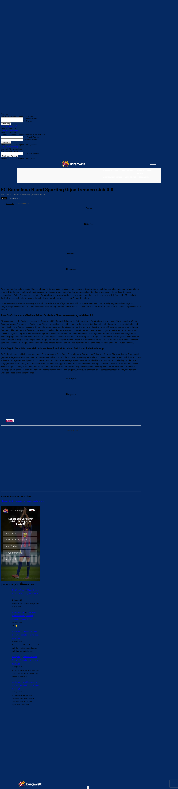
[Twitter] (142, 164)
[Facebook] (132, 164)
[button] (157, 181)
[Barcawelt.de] (73, 164)
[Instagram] (137, 164)
